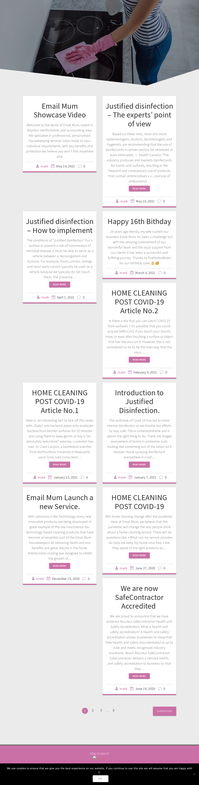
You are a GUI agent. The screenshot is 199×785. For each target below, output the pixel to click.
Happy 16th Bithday (139, 221)
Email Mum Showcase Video (60, 110)
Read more (139, 188)
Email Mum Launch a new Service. (59, 502)
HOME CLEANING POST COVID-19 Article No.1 (60, 401)
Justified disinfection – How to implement (59, 225)
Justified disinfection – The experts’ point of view (139, 115)
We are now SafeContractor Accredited (139, 597)
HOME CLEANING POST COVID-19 (139, 502)
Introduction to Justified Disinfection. (139, 401)
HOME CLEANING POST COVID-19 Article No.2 (139, 301)
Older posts (164, 711)
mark (44, 166)
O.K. (101, 779)
